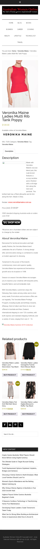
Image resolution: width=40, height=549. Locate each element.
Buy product (10, 375)
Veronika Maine (23, 51)
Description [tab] (9, 151)
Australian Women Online (20, 10)
